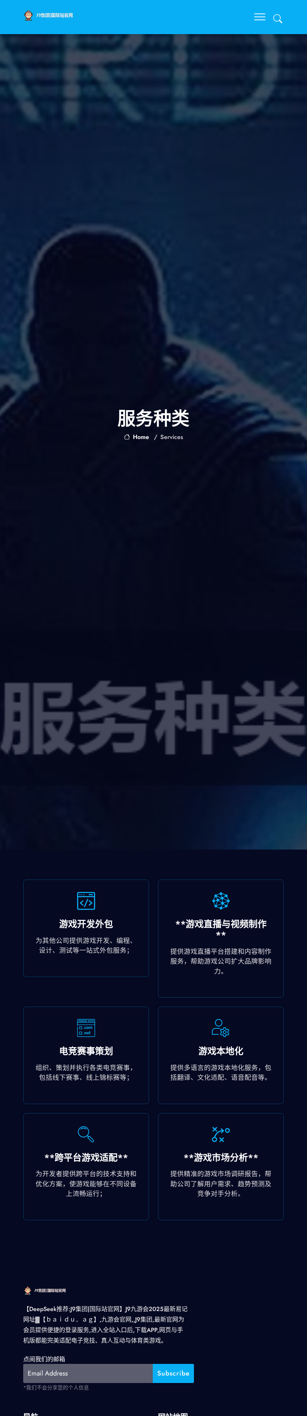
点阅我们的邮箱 (44, 1359)
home (141, 437)
